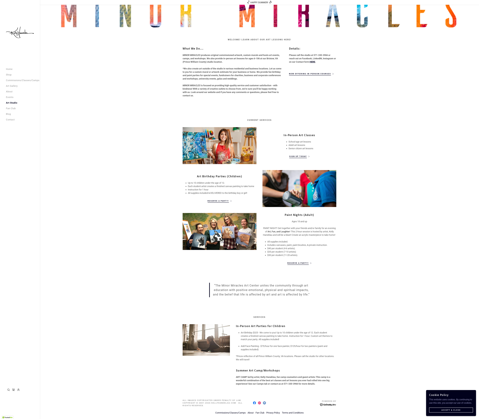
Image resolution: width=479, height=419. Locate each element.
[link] (20, 32)
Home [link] (9, 69)
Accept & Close (451, 410)
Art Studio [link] (11, 102)
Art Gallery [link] (12, 86)
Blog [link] (8, 114)
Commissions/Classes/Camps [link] (22, 80)
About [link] (9, 91)
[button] (18, 389)
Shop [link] (9, 74)
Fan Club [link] (11, 108)
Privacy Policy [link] (273, 412)
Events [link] (9, 97)
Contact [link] (10, 119)
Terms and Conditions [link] (293, 412)
